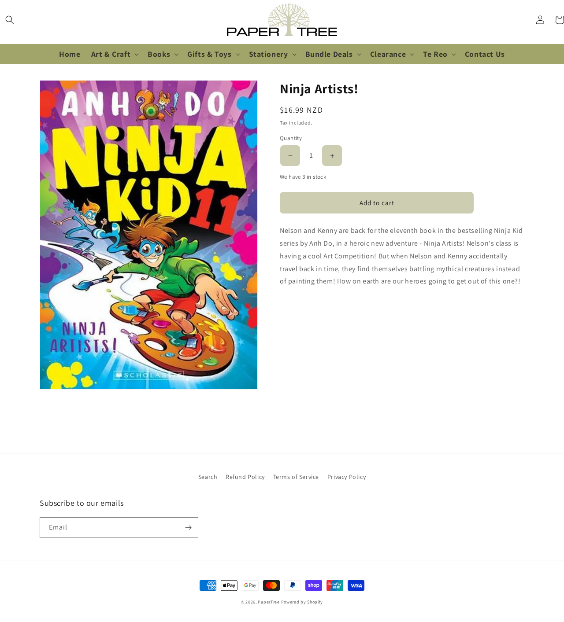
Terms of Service (296, 477)
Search (208, 477)
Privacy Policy (346, 477)
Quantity (291, 138)
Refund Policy (245, 477)
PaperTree (268, 602)
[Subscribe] (188, 527)
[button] (9, 19)
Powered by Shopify (302, 602)
